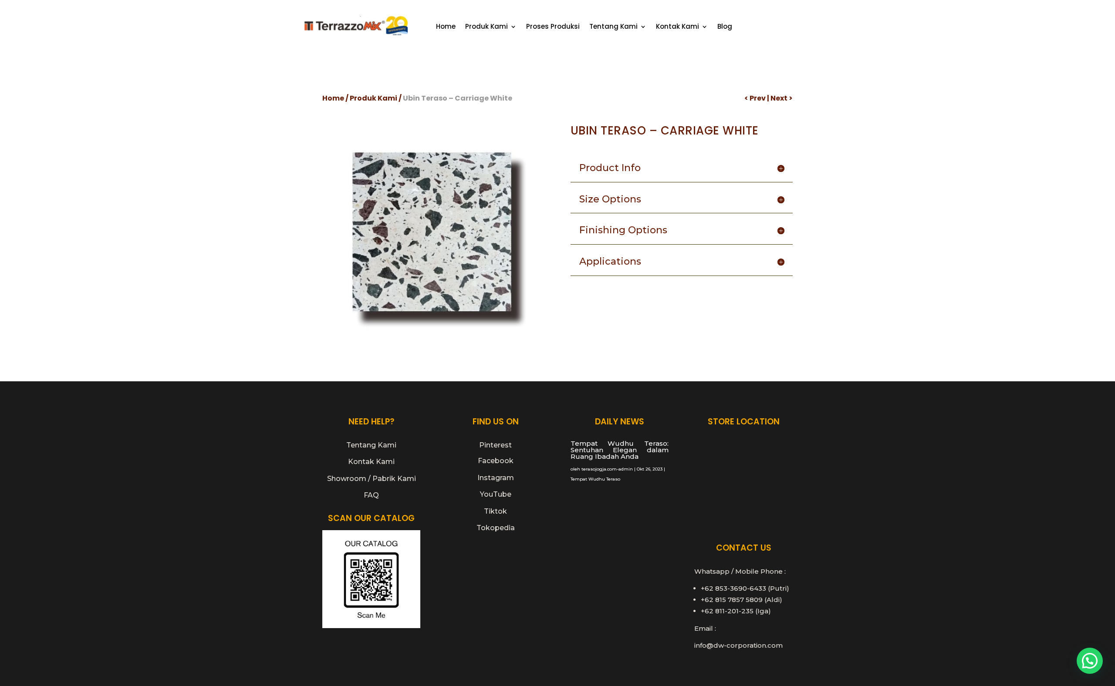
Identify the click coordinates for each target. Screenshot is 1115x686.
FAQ (371, 495)
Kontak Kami (677, 27)
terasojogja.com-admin (607, 469)
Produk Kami (486, 27)
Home (446, 27)
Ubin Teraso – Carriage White (457, 98)
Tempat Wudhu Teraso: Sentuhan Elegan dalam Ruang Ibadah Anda (620, 450)
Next (778, 98)
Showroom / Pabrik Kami (371, 478)
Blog (724, 27)
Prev (758, 98)
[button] (1090, 661)
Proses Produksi (553, 27)
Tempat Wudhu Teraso (595, 479)
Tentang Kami (613, 27)
